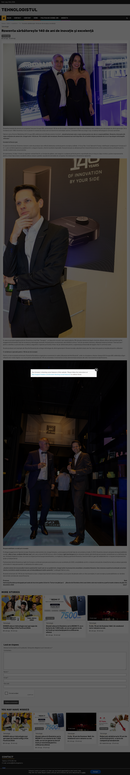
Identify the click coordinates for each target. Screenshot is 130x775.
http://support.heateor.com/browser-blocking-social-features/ (51, 374)
